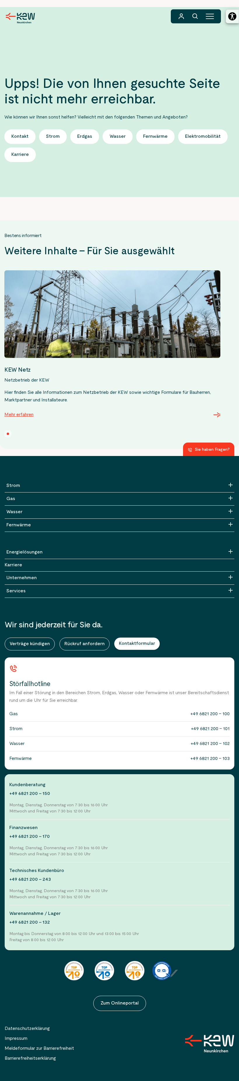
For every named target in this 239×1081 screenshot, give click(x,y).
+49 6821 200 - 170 (29, 836)
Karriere (13, 565)
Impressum (16, 1038)
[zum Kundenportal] (181, 16)
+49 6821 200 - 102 (210, 743)
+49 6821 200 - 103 (210, 758)
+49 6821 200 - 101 (210, 729)
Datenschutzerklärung (27, 1028)
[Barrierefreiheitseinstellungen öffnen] (232, 16)
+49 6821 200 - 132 (29, 922)
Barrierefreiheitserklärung (30, 1058)
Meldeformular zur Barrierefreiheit (39, 1048)
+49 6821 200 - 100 (210, 714)
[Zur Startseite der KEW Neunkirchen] (20, 18)
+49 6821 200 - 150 (29, 793)
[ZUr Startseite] (209, 1043)
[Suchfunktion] (195, 16)
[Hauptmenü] (210, 16)
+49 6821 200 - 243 (30, 879)
